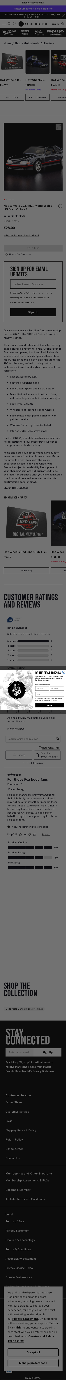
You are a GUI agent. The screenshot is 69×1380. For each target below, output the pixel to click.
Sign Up (49, 705)
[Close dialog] (63, 672)
